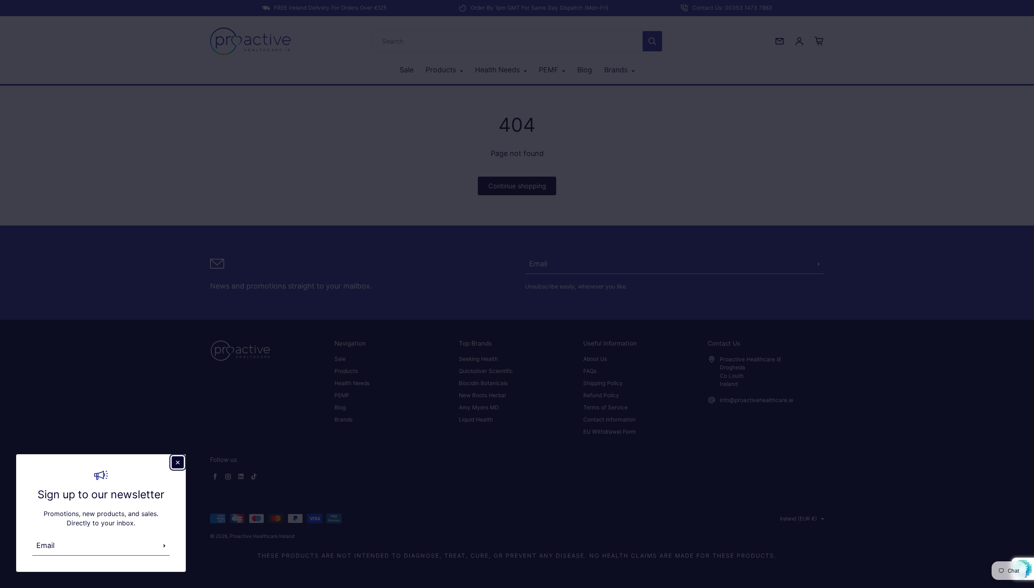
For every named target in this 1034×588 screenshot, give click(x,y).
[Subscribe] (164, 545)
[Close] (178, 462)
